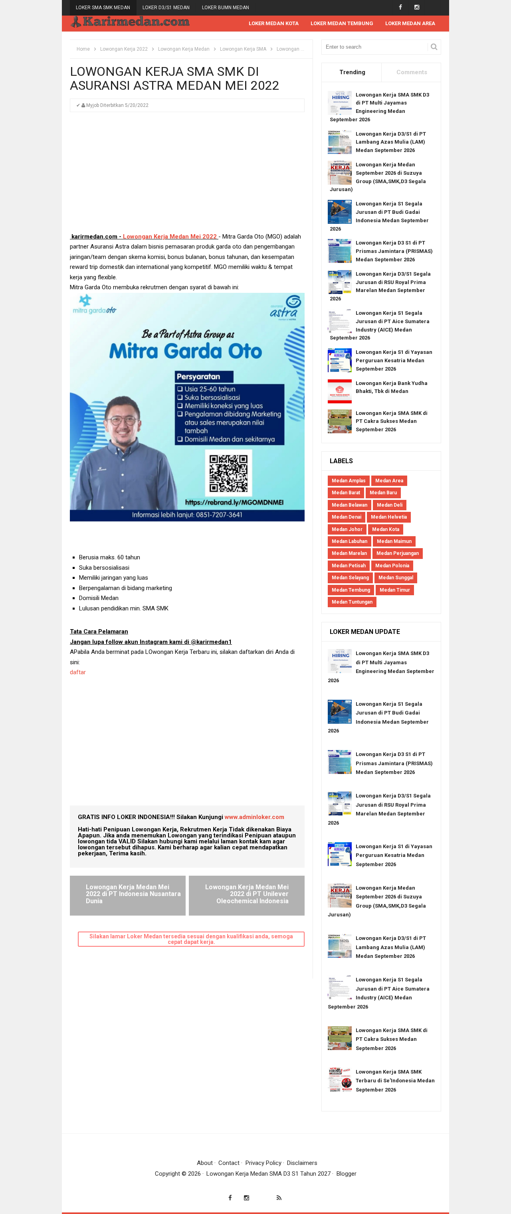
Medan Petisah (349, 566)
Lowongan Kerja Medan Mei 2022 (170, 236)
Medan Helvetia (389, 517)
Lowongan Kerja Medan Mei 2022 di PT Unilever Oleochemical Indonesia (247, 894)
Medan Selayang (350, 577)
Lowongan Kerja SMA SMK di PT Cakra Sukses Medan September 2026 (392, 421)
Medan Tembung (351, 590)
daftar (78, 672)
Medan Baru (383, 492)
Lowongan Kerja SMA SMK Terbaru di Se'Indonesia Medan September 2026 (395, 1081)
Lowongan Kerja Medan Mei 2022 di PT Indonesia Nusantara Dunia (133, 894)
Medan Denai (346, 517)
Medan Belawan (349, 505)
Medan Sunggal (395, 577)
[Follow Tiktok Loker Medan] (433, 7)
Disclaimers (302, 1163)
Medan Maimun (394, 541)
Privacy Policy (263, 1163)
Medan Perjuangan (397, 553)
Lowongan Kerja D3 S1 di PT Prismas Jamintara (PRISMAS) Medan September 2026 (394, 251)
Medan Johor (347, 529)
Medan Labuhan (349, 541)
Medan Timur (395, 590)
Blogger (347, 1173)
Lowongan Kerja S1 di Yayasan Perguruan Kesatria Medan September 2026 (394, 360)
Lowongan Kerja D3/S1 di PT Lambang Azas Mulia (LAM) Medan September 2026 (391, 142)
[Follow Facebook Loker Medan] (400, 7)
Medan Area (389, 481)
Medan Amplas (349, 481)
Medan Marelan (349, 553)
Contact (229, 1163)
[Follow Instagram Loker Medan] (416, 7)
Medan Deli (389, 505)
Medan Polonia (392, 566)
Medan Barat (346, 492)
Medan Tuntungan (352, 602)
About (205, 1163)
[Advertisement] (187, 176)
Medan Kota (385, 529)
